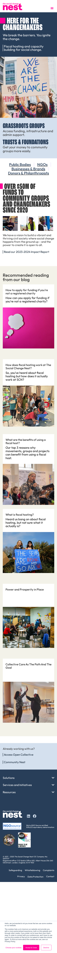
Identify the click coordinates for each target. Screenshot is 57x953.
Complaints (48, 870)
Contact (50, 876)
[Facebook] (34, 816)
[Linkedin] (28, 816)
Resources (9, 792)
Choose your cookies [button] (13, 947)
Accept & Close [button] (31, 947)
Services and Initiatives (17, 785)
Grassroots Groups (24, 126)
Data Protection (35, 876)
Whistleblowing (32, 870)
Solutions (9, 778)
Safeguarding (15, 870)
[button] (52, 8)
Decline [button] (46, 947)
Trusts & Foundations (25, 142)
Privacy (21, 876)
